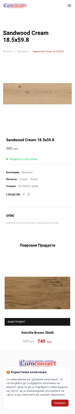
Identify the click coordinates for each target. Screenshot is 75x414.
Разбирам (59, 403)
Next (73, 302)
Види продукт (16, 321)
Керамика (22, 51)
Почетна (8, 51)
